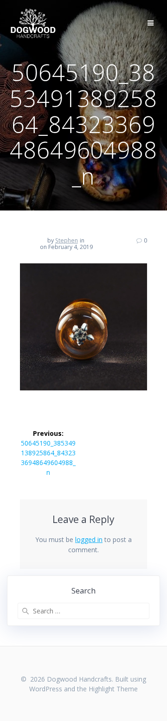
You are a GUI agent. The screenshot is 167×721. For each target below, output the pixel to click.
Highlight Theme (113, 688)
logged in (89, 539)
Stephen (66, 240)
